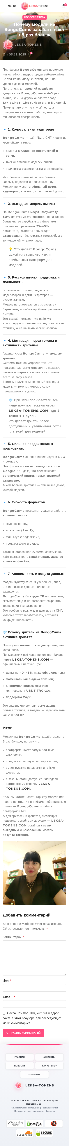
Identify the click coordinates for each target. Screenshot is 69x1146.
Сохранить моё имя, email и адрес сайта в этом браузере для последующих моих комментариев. (32, 1018)
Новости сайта (34, 17)
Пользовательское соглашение (24, 1107)
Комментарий (13, 937)
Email (9, 997)
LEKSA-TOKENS (28, 44)
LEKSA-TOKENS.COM (28, 411)
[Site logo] (34, 6)
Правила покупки (50, 1107)
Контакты (50, 1111)
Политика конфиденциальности (29, 1111)
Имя (7, 980)
